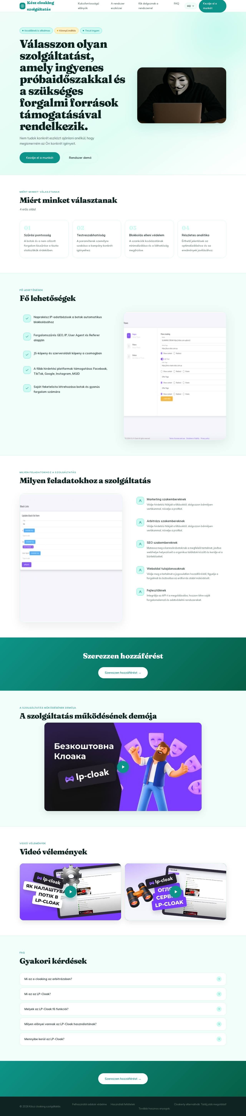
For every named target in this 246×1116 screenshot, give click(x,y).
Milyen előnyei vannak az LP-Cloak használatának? (60, 1024)
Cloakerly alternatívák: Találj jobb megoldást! (200, 1104)
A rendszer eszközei (118, 6)
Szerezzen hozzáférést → (123, 672)
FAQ (176, 3)
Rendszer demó (80, 158)
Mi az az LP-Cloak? (37, 994)
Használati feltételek (123, 1104)
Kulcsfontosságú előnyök (88, 6)
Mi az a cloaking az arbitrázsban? (48, 979)
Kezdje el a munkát (39, 158)
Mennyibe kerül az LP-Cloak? (44, 1039)
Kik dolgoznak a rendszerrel (148, 6)
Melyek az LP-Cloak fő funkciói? (46, 1009)
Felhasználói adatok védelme (89, 1104)
